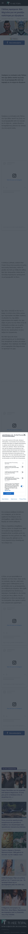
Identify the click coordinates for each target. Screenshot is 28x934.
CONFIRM (8, 493)
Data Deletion (5, 499)
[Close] (24, 435)
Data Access (14, 499)
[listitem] (14, 463)
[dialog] (14, 467)
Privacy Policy (22, 499)
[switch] (22, 467)
